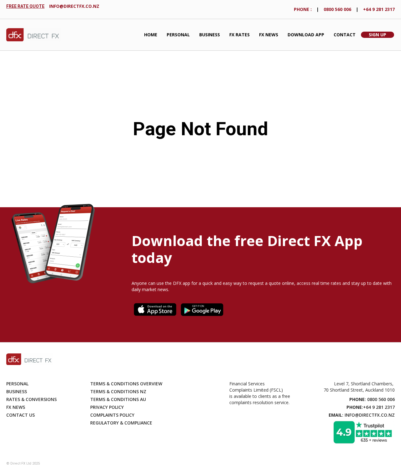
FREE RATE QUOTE (25, 6)
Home (150, 35)
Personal (178, 35)
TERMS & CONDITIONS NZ (118, 391)
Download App (306, 35)
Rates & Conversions (31, 399)
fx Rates (239, 35)
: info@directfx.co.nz (362, 415)
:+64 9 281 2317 (370, 407)
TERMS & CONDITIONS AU (118, 399)
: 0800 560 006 (372, 399)
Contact (345, 35)
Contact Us (20, 415)
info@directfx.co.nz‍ (74, 6)
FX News (268, 35)
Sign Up (377, 35)
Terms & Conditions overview (126, 384)
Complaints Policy (112, 415)
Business (209, 35)
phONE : (303, 9)
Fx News (15, 407)
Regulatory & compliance (121, 423)
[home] (33, 35)
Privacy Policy (107, 407)
